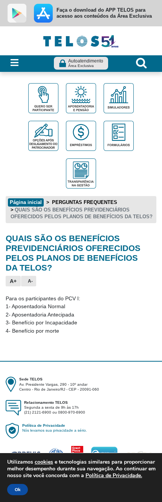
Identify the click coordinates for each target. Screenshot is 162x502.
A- (30, 281)
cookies (44, 461)
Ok (17, 490)
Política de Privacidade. (114, 475)
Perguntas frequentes (83, 202)
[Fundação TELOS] (81, 40)
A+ (13, 281)
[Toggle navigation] (14, 63)
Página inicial (26, 202)
